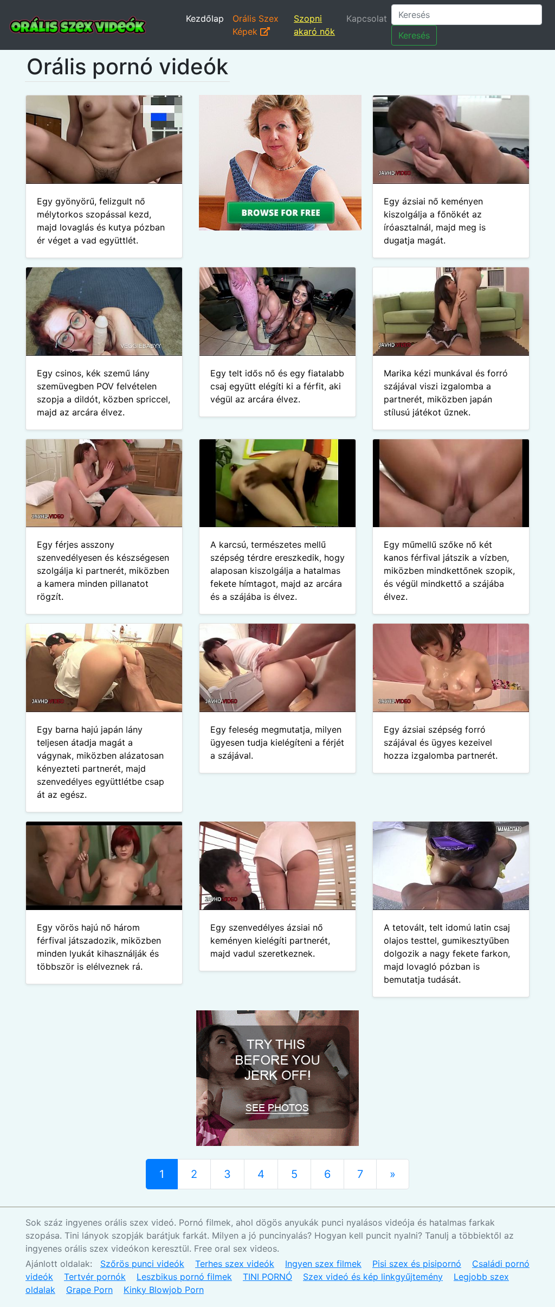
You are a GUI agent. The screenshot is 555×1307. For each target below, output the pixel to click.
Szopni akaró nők (314, 25)
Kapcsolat (366, 18)
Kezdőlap (205, 18)
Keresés (414, 35)
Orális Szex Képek (256, 25)
